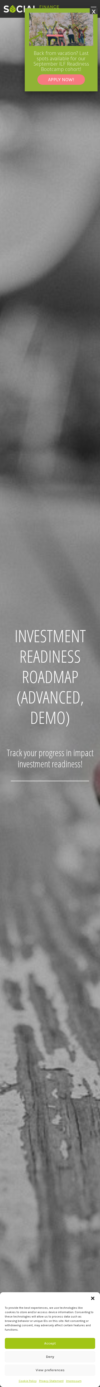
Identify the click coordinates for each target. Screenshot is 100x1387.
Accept (50, 1343)
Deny (50, 1356)
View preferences (50, 1370)
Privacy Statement (51, 1381)
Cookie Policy (28, 1381)
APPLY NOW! (61, 79)
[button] (92, 1298)
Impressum (74, 1381)
